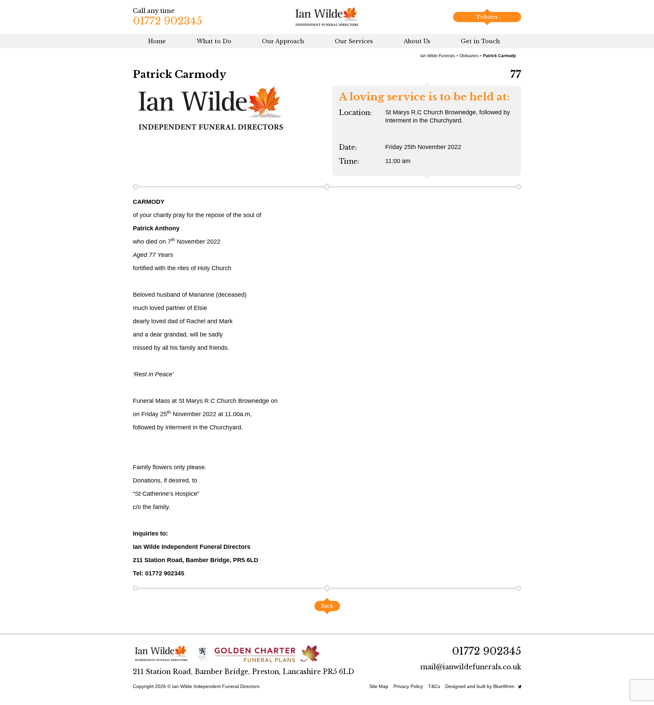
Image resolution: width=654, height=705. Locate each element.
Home (157, 41)
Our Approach (283, 41)
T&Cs (434, 686)
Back (327, 606)
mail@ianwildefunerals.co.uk (470, 667)
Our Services (354, 41)
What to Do (214, 41)
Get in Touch (480, 41)
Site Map (378, 686)
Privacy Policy (408, 686)
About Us (417, 41)
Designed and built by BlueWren (479, 686)
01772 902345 (167, 21)
